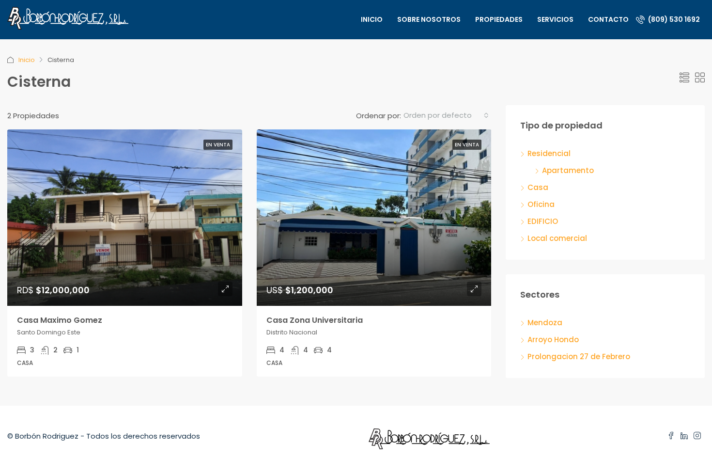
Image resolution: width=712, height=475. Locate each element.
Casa (537, 187)
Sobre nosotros (429, 19)
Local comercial (557, 238)
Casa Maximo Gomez (59, 320)
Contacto (608, 19)
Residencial (549, 153)
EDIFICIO (542, 221)
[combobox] (446, 115)
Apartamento (568, 170)
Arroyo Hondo (553, 339)
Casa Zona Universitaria (314, 320)
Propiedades (499, 19)
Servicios (555, 19)
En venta (218, 144)
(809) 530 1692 (673, 19)
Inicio (372, 19)
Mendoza (544, 322)
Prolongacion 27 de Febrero (578, 356)
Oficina (541, 204)
